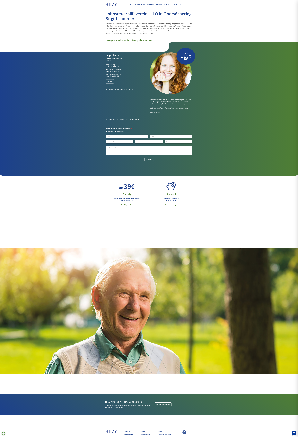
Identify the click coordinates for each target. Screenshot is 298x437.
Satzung (160, 431)
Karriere (143, 431)
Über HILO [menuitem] (167, 4)
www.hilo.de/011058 (112, 76)
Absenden (149, 160)
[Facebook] (184, 432)
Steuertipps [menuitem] (150, 4)
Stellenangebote (145, 435)
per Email (110, 131)
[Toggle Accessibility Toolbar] (294, 433)
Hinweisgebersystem (164, 435)
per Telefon (120, 131)
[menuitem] (140, 4)
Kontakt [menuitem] (175, 4)
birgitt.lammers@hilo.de (113, 74)
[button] (3, 433)
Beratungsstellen (128, 435)
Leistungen (126, 431)
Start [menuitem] (131, 4)
